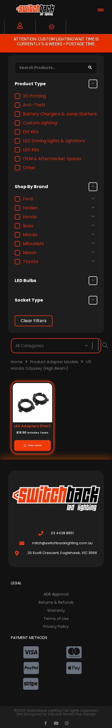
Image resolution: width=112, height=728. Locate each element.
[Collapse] (93, 84)
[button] (100, 9)
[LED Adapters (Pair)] (32, 402)
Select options (35, 445)
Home (17, 362)
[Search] (90, 68)
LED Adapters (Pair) (32, 426)
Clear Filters (33, 321)
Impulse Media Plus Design (72, 714)
